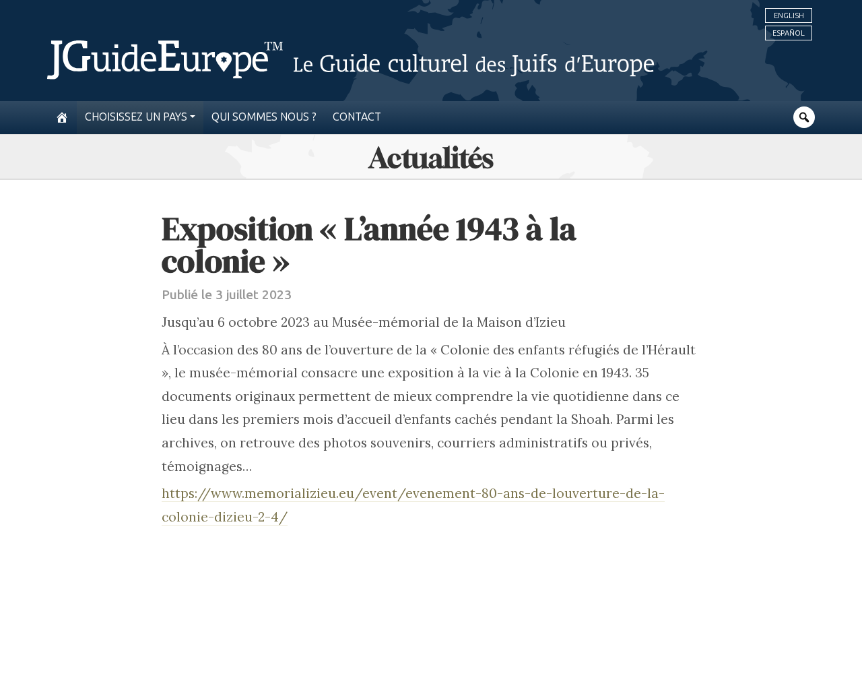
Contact (357, 117)
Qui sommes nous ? (264, 117)
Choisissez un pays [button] (136, 117)
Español (788, 33)
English (789, 15)
